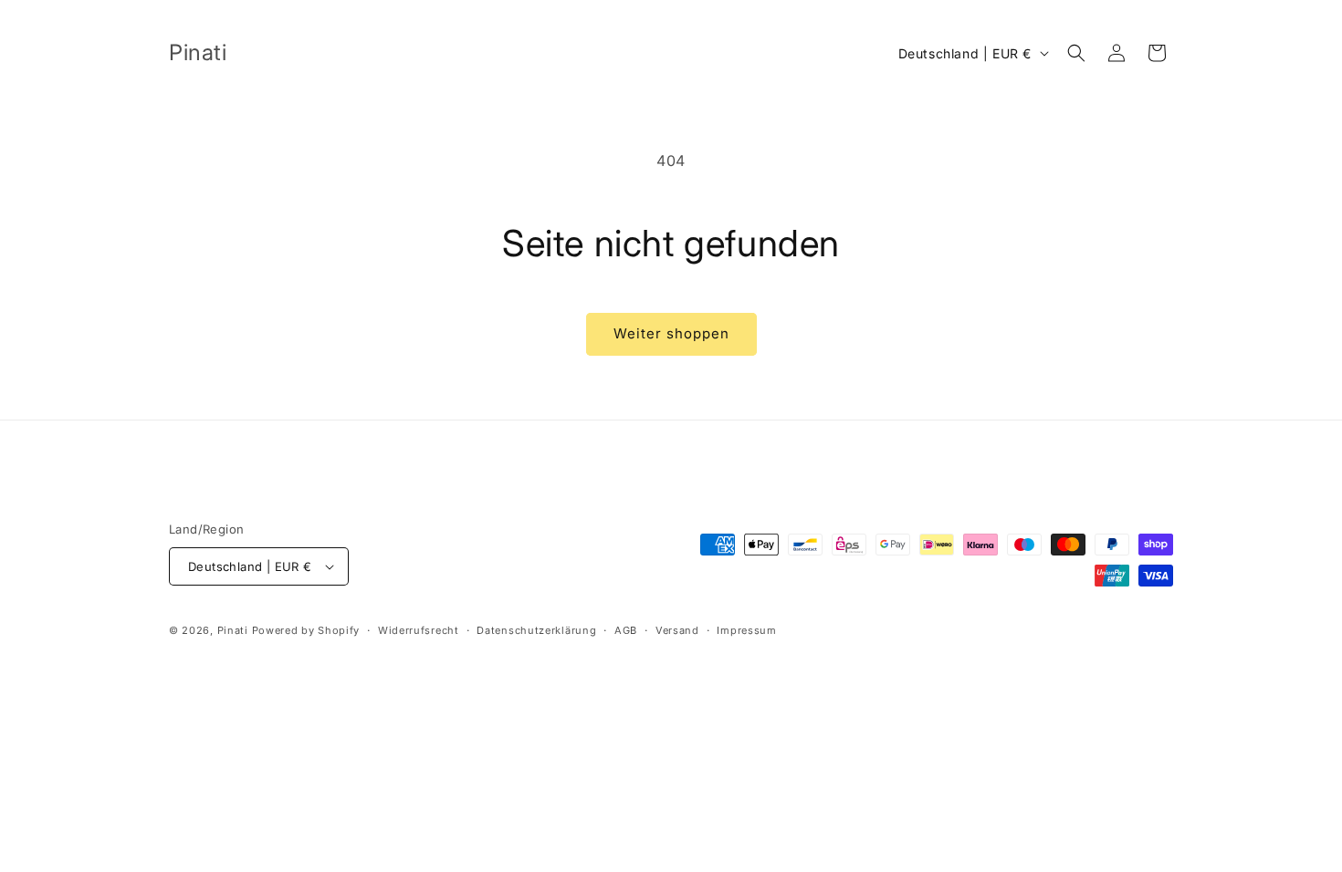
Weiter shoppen (671, 333)
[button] (1076, 53)
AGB (625, 630)
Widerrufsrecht (418, 630)
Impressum (746, 630)
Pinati (232, 630)
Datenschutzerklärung (536, 630)
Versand (677, 630)
